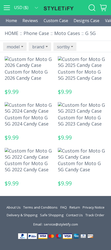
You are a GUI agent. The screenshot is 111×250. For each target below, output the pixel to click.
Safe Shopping (52, 215)
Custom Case (56, 20)
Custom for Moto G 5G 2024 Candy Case (27, 121)
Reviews (30, 20)
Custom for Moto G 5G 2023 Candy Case (80, 121)
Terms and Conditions (40, 207)
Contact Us (74, 215)
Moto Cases (67, 33)
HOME (11, 33)
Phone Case (36, 33)
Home (11, 20)
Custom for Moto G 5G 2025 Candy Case (80, 75)
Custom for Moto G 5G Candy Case (79, 166)
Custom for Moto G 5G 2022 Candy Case (27, 166)
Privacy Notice (94, 207)
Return (74, 207)
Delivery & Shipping (22, 215)
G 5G (90, 33)
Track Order (94, 215)
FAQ (63, 207)
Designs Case (86, 20)
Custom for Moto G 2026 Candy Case (26, 75)
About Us (13, 207)
